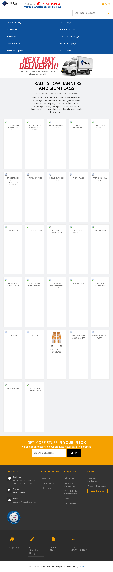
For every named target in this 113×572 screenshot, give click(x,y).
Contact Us (70, 503)
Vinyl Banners (13, 388)
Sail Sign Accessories (100, 284)
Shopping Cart (48, 483)
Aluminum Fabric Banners (56, 126)
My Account (47, 478)
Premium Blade (78, 283)
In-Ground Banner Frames (78, 231)
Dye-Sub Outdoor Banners (56, 179)
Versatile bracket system (100, 337)
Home (38, 93)
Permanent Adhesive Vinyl (13, 284)
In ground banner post (56, 231)
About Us (69, 478)
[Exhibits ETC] (9, 3)
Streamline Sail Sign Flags (56, 351)
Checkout (46, 488)
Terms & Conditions (69, 484)
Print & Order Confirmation (71, 492)
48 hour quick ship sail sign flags (34, 127)
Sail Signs (13, 336)
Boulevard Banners (100, 126)
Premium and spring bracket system (56, 285)
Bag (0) (107, 3)
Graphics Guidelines (92, 479)
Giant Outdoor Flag (35, 231)
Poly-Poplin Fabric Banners (34, 284)
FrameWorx (13, 230)
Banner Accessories (78, 126)
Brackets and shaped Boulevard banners (13, 181)
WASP (81, 566)
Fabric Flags (78, 178)
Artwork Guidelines (96, 486)
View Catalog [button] (97, 491)
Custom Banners (34, 178)
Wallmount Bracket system (34, 389)
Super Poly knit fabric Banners (78, 337)
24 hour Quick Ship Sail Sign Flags (13, 127)
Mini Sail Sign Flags (100, 231)
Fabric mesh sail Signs (100, 179)
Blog (66, 498)
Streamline (34, 336)
